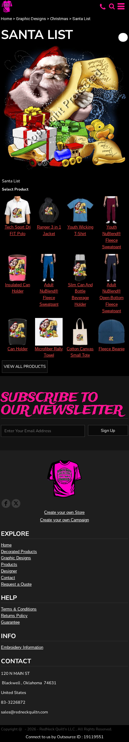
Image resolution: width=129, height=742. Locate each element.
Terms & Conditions (19, 609)
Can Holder (18, 349)
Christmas (59, 18)
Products (9, 564)
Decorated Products (19, 551)
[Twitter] (16, 503)
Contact (8, 577)
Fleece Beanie (112, 349)
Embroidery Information (22, 647)
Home (6, 18)
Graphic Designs (31, 18)
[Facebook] (6, 503)
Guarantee (10, 622)
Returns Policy (14, 615)
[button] (112, 6)
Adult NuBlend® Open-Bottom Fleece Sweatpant (112, 297)
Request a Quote (16, 584)
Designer (9, 571)
